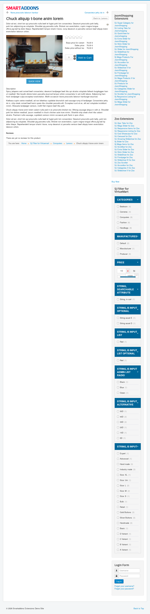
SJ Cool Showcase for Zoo (126, 133)
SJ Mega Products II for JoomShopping (125, 79)
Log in (119, 581)
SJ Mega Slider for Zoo (124, 125)
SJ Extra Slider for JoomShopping (122, 40)
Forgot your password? (124, 588)
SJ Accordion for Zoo (124, 165)
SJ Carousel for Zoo (123, 136)
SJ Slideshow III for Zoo (125, 160)
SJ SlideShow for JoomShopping (122, 53)
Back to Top (139, 608)
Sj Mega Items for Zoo (124, 144)
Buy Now (115, 181)
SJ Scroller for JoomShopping (127, 94)
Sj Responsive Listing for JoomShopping (125, 98)
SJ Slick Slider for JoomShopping (122, 45)
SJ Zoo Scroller (121, 162)
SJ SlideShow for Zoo (124, 154)
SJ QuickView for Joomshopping (122, 34)
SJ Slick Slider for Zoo (124, 152)
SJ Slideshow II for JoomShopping (123, 69)
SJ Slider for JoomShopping (126, 49)
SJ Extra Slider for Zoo (124, 149)
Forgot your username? (124, 586)
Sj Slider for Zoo (121, 141)
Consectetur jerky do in (94, 12)
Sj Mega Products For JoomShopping (124, 58)
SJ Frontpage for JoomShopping (122, 74)
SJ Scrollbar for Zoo (123, 146)
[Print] (107, 24)
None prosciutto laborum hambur (24, 12)
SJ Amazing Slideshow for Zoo (128, 139)
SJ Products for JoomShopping (121, 84)
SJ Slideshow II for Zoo (124, 170)
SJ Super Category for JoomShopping (124, 24)
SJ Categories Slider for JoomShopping (125, 90)
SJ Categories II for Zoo (125, 168)
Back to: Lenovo (100, 18)
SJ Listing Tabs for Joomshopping (123, 29)
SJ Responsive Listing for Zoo (127, 131)
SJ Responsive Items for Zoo (127, 128)
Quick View (34, 81)
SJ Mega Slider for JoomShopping (122, 103)
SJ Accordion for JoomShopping (122, 63)
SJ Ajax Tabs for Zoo (124, 123)
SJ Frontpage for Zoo (124, 157)
